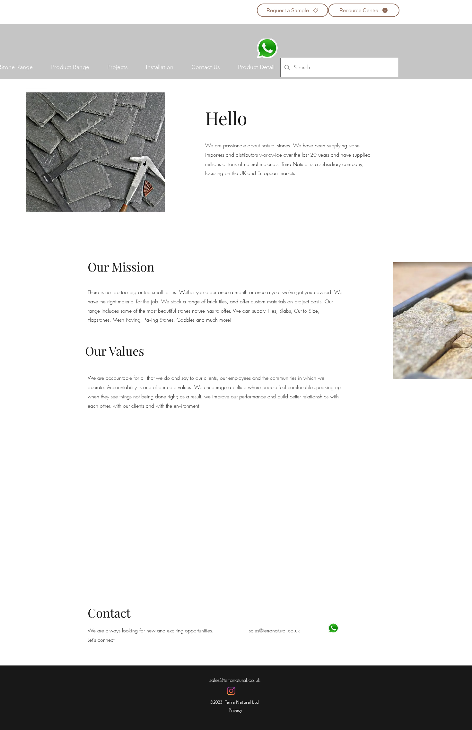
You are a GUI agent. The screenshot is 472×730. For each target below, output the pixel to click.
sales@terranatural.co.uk (234, 679)
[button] (70, 67)
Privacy (235, 710)
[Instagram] (231, 691)
